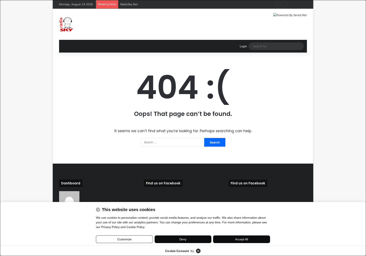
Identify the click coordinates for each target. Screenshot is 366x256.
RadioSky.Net (129, 4)
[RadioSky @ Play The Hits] (66, 24)
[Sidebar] (304, 4)
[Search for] (299, 46)
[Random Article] (297, 4)
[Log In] (291, 4)
